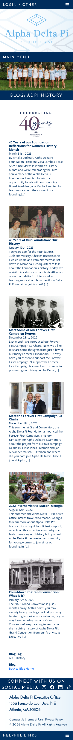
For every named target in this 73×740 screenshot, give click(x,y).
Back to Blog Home (21, 668)
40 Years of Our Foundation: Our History (33, 242)
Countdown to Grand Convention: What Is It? (34, 594)
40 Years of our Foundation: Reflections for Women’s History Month (33, 145)
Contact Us (16, 719)
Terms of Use (34, 719)
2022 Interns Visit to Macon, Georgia (36, 506)
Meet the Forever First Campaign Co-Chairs (36, 417)
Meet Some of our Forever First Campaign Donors (32, 332)
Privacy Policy (54, 719)
